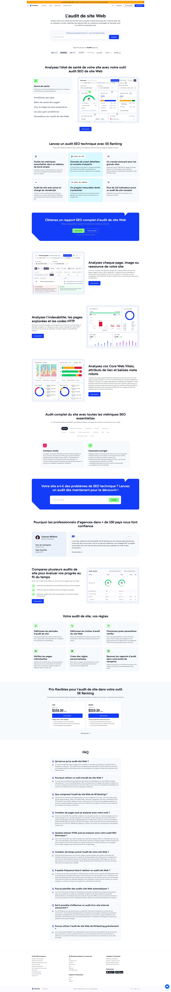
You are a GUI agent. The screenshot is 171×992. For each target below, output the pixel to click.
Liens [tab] (108, 432)
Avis (70, 966)
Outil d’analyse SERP (36, 972)
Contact (70, 977)
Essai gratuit (139, 5)
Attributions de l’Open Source (112, 964)
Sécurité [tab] (65, 428)
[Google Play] (119, 972)
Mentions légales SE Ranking (112, 962)
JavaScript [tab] (95, 432)
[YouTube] (136, 989)
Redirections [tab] (88, 428)
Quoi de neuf (72, 964)
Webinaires (71, 968)
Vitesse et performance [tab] (84, 432)
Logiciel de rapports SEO (37, 966)
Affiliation (71, 981)
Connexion (119, 5)
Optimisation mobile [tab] (82, 436)
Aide (70, 979)
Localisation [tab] (72, 432)
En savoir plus (76, 552)
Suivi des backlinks (36, 964)
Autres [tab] (92, 436)
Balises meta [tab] (105, 428)
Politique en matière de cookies (113, 960)
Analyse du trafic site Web (37, 958)
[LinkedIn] (138, 989)
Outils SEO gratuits (73, 970)
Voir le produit (128, 5)
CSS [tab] (102, 432)
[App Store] (110, 972)
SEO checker (34, 970)
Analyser (114, 37)
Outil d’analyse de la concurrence (39, 968)
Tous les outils (35, 975)
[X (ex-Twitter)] (133, 989)
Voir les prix (84, 733)
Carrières (71, 962)
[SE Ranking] (34, 6)
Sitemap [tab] (97, 428)
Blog (70, 958)
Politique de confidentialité (112, 958)
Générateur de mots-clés (37, 960)
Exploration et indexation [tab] (76, 428)
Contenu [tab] (64, 432)
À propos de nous (73, 960)
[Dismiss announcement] (143, 2)
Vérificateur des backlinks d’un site (39, 962)
